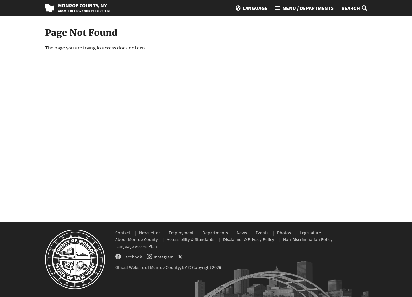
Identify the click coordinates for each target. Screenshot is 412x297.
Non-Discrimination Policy (307, 239)
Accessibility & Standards (190, 239)
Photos (284, 233)
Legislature (310, 233)
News (242, 233)
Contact (122, 233)
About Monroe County (136, 239)
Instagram (163, 257)
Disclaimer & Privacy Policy (248, 239)
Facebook (132, 257)
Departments (215, 233)
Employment (181, 233)
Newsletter (149, 233)
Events (262, 233)
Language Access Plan (136, 246)
